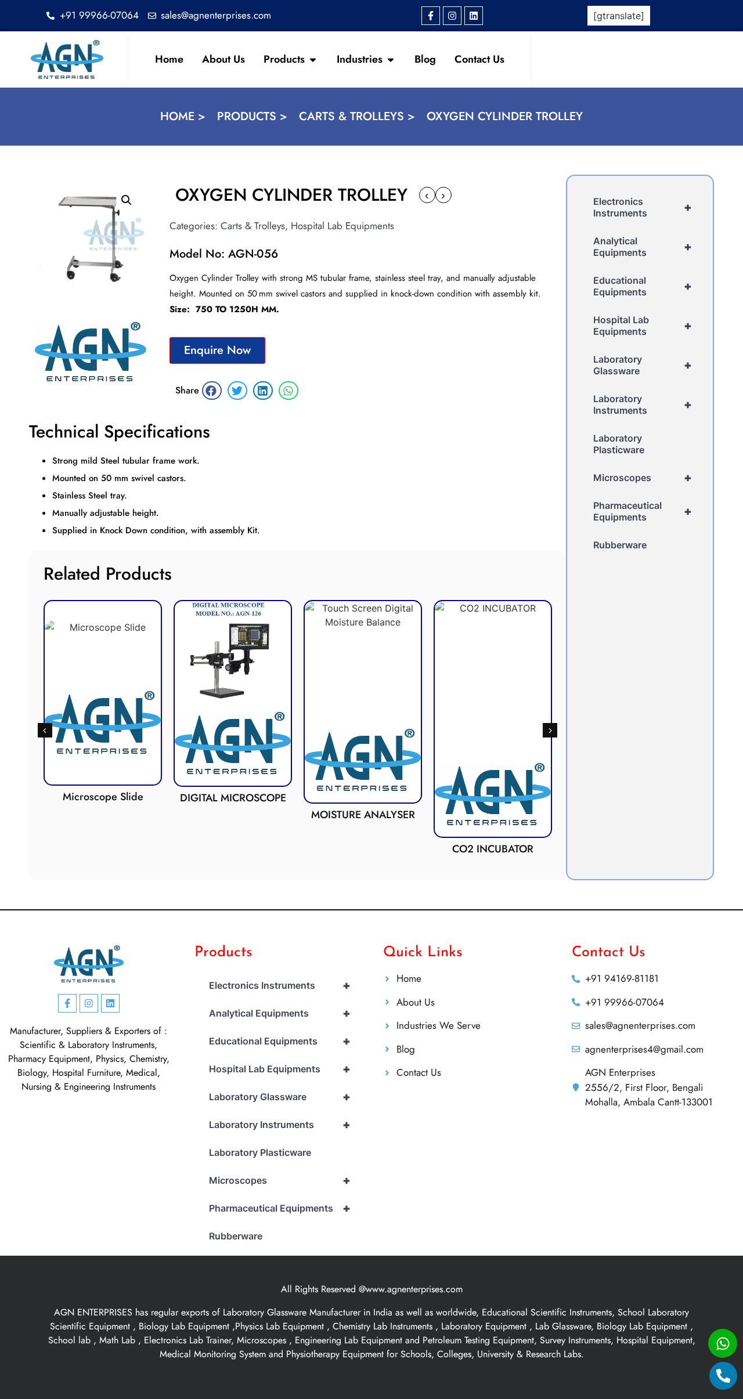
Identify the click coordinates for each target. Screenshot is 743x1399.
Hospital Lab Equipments (342, 226)
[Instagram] (452, 15)
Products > (252, 116)
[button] (126, 200)
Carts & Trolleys (253, 226)
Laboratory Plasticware (618, 444)
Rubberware (620, 545)
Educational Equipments (642, 286)
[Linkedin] (473, 15)
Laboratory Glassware (642, 365)
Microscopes (642, 478)
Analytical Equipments (642, 246)
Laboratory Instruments (642, 404)
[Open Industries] (390, 59)
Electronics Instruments (642, 207)
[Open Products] (313, 59)
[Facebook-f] (430, 15)
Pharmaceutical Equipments (642, 511)
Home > (182, 116)
